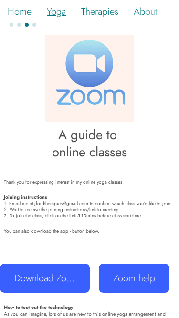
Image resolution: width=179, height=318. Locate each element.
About (145, 11)
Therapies (99, 11)
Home (20, 11)
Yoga (56, 11)
